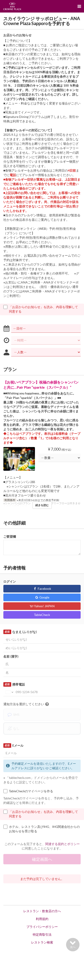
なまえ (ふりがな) (21, 632)
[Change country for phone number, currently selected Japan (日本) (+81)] (9, 692)
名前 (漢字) (10, 656)
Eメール (14, 745)
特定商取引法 (42, 934)
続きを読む (42, 505)
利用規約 (42, 919)
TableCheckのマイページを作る (31, 791)
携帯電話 (15, 684)
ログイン (9, 581)
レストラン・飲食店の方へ (42, 911)
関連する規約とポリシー (62, 844)
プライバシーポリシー (42, 927)
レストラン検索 (42, 942)
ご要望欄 (9, 536)
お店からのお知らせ (17, 35)
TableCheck (42, 615)
